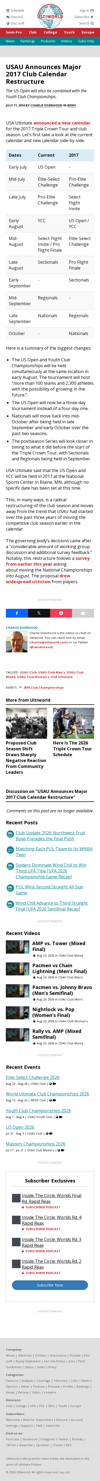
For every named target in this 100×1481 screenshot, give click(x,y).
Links (74, 1381)
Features (12, 1381)
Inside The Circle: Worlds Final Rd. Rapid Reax (51, 1198)
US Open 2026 (20, 1127)
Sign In (85, 10)
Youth (69, 32)
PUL (42, 1406)
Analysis (27, 1381)
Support (27, 1426)
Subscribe (82, 17)
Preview (54, 1386)
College (50, 32)
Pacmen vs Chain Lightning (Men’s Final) (59, 968)
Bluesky (77, 1439)
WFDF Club (38, 1100)
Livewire (50, 1392)
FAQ (39, 1426)
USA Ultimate (62, 677)
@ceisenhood (41, 647)
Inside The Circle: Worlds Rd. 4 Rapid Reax (51, 1220)
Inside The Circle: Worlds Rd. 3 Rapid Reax (51, 1242)
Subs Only (86, 41)
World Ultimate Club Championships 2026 (47, 1094)
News (10, 41)
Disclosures (58, 1355)
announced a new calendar (61, 123)
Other (25, 1386)
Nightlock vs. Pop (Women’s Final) (53, 1012)
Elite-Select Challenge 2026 (32, 1077)
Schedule (17, 10)
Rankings (28, 41)
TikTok (11, 1445)
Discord (16, 17)
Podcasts (48, 41)
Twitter (63, 1439)
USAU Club (28, 672)
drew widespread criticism (38, 579)
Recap (10, 1392)
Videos (66, 41)
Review (23, 1392)
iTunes (57, 1445)
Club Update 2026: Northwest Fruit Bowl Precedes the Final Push (50, 836)
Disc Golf (17, 23)
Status (29, 1367)
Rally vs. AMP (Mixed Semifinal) (56, 1034)
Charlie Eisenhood (46, 105)
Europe (88, 32)
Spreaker (42, 1445)
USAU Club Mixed (70, 955)
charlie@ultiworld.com (48, 642)
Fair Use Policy (54, 1361)
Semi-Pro (14, 32)
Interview (60, 1381)
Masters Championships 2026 (35, 1144)
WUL (51, 1406)
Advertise (25, 1355)
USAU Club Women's (33, 677)
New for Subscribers (38, 1420)
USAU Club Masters (40, 1150)
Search (84, 23)
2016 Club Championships (43, 687)
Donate (75, 1355)
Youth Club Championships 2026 (38, 1111)
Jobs (72, 1361)
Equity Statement (28, 1361)
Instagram (48, 1439)
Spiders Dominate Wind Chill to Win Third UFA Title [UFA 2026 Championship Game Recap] (51, 871)
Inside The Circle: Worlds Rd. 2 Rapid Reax (51, 1264)
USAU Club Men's (51, 672)
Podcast (39, 1386)
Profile (68, 1386)
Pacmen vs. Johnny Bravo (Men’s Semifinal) (62, 990)
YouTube (12, 1439)
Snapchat (26, 1445)
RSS (68, 1445)
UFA (33, 1406)
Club (33, 32)
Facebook (30, 1439)
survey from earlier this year (48, 561)
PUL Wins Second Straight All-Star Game (49, 890)
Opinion (12, 1386)
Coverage (43, 1381)
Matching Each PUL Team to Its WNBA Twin (54, 852)
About (10, 1355)
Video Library (47, 1367)
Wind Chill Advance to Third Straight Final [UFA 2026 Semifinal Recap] (52, 906)
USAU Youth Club (39, 1117)
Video (36, 1392)
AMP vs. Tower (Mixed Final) (58, 946)
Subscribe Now (50, 1285)
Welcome (13, 1420)
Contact (40, 1355)
